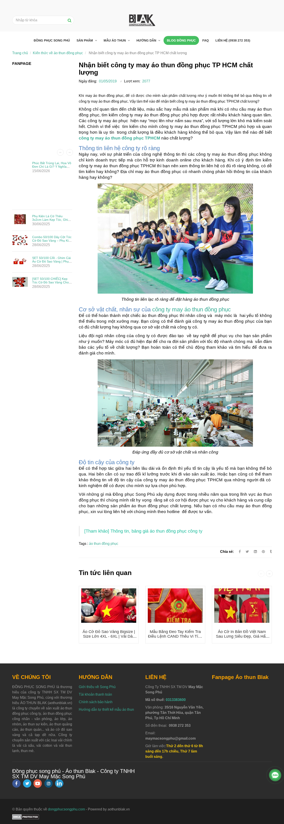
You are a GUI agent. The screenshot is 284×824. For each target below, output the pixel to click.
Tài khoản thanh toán (95, 694)
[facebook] (16, 783)
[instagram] (48, 783)
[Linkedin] (255, 551)
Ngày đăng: (88, 81)
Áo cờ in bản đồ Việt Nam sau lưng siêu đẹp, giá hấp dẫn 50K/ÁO (242, 636)
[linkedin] (59, 783)
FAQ (205, 40)
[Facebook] (240, 551)
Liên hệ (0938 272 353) (232, 40)
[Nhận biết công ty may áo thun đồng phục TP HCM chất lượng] (264, 551)
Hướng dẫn (146, 40)
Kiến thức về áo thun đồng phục (58, 53)
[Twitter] (247, 551)
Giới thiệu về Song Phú (97, 687)
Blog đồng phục (181, 40)
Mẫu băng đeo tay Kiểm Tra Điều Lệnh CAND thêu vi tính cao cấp (175, 636)
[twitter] (27, 783)
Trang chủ (20, 53)
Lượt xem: (132, 81)
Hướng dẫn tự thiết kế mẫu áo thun (106, 709)
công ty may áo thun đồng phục (191, 309)
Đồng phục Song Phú (52, 40)
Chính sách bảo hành (95, 702)
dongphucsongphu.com (66, 809)
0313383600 (176, 700)
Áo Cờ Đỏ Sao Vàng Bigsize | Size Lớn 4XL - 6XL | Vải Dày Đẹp (109, 636)
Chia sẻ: (227, 551)
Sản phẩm (85, 40)
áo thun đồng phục (103, 543)
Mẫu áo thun (115, 40)
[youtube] (38, 783)
